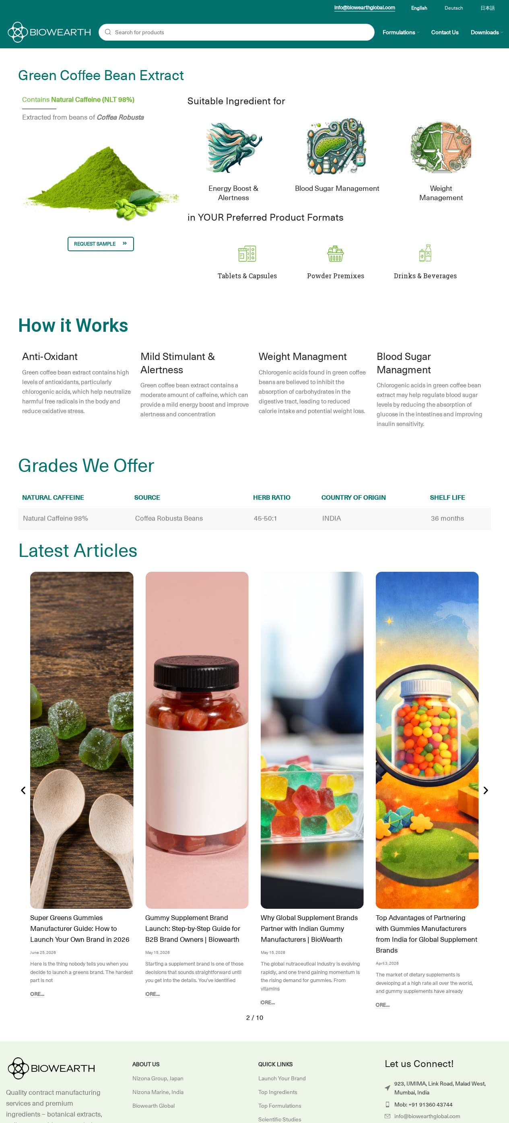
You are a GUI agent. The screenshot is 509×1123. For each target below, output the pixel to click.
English (419, 8)
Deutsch (454, 8)
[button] (23, 791)
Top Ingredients (277, 1092)
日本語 (487, 8)
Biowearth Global (153, 1105)
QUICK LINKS (275, 1064)
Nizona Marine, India (157, 1092)
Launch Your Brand (282, 1078)
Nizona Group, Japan (157, 1078)
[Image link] (50, 1068)
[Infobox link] (247, 261)
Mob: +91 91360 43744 (423, 1104)
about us (146, 1064)
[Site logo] (48, 31)
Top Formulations (279, 1105)
